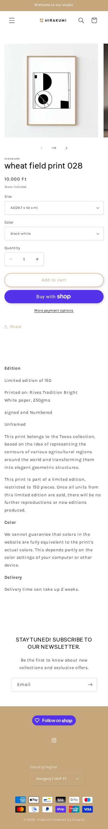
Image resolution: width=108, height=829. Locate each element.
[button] (11, 20)
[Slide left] (41, 148)
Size (8, 196)
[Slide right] (66, 148)
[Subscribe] (90, 684)
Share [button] (16, 326)
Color (9, 222)
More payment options (54, 310)
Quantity (12, 248)
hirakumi (44, 820)
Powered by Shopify (68, 820)
